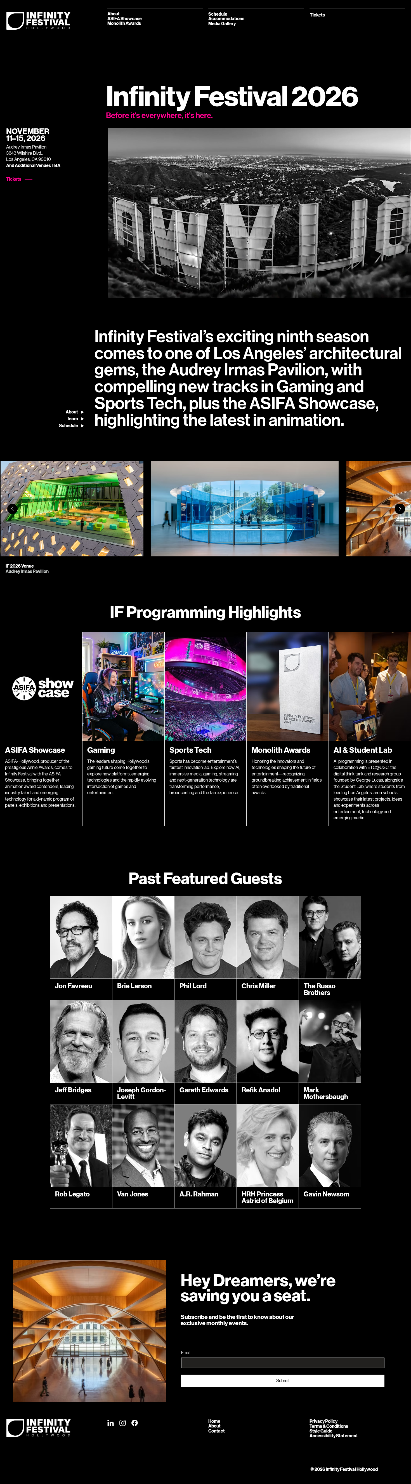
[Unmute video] (128, 291)
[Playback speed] (386, 291)
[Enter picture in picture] (393, 291)
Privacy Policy (323, 1421)
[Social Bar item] (110, 1423)
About (214, 1426)
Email (185, 1352)
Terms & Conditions (329, 1426)
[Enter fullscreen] (401, 291)
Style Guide (321, 1431)
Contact (216, 1431)
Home (214, 1421)
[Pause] (118, 291)
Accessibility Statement (334, 1435)
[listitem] (72, 508)
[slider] (260, 285)
